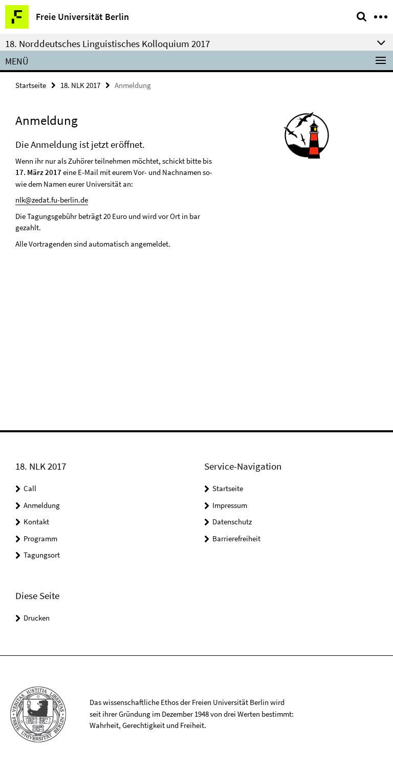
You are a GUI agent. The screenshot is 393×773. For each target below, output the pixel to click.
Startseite (30, 85)
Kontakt (36, 521)
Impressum (229, 505)
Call (30, 488)
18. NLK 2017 (80, 85)
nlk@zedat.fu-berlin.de (51, 200)
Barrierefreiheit (236, 538)
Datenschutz (232, 521)
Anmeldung (42, 505)
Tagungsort (42, 555)
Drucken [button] (37, 618)
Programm (40, 538)
